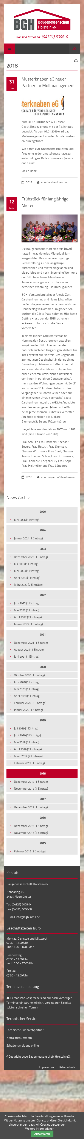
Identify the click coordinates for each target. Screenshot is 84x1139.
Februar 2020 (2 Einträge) (30, 703)
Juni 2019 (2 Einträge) (27, 735)
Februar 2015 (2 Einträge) (30, 851)
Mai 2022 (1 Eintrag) (26, 610)
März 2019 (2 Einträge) (28, 756)
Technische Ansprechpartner (25, 1030)
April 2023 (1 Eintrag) (27, 578)
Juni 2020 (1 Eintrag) (26, 682)
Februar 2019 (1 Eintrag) (29, 763)
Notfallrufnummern (19, 1038)
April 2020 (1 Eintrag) (27, 696)
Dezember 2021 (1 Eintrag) (31, 642)
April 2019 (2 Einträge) (28, 749)
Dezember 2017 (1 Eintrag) (31, 807)
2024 (43, 530)
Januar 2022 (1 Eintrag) (28, 624)
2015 (43, 843)
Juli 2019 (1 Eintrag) (26, 728)
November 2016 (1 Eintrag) (31, 833)
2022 (43, 595)
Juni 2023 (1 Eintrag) (26, 571)
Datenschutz (67, 1067)
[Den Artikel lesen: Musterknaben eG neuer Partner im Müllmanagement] (43, 114)
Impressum (46, 1067)
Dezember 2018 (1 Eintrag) (31, 781)
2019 (43, 720)
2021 (43, 634)
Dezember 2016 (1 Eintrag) (31, 826)
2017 (43, 799)
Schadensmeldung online (22, 1045)
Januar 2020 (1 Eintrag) (28, 710)
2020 (43, 667)
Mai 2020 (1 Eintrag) (26, 689)
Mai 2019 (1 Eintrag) (26, 742)
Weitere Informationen (39, 1128)
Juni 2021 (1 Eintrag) (26, 656)
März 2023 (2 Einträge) (28, 584)
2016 (43, 817)
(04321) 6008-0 (55, 36)
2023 (43, 549)
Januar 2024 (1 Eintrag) (28, 538)
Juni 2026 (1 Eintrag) (26, 520)
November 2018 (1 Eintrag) (31, 788)
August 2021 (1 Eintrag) (29, 649)
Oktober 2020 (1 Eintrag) (29, 675)
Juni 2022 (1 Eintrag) (26, 603)
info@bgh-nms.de (28, 917)
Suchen (74, 49)
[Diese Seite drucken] (76, 60)
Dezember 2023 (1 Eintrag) (31, 557)
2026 (43, 511)
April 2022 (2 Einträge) (28, 617)
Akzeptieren (42, 1134)
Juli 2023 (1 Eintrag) (26, 564)
